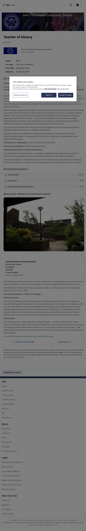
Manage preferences (20, 95)
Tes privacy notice (63, 89)
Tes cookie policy (50, 89)
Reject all (49, 95)
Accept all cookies (66, 95)
